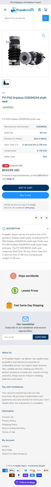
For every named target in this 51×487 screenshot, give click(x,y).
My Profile (7, 450)
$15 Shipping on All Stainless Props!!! (25, 2)
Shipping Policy (9, 424)
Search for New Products (14, 453)
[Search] (45, 18)
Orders (5, 446)
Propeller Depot (19, 466)
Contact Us (7, 417)
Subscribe (40, 337)
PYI (3, 93)
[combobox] (25, 18)
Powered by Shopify (36, 466)
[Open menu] (5, 10)
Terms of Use (8, 432)
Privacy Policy (9, 420)
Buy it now (25, 195)
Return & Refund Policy (13, 428)
